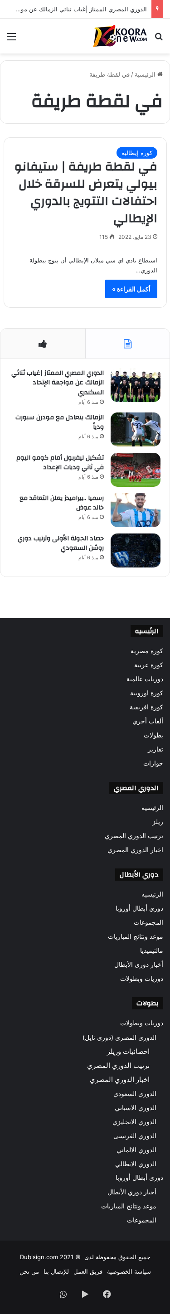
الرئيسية (146, 74)
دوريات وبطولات (141, 978)
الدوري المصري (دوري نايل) (119, 1037)
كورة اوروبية (146, 693)
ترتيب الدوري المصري (134, 835)
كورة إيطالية (136, 152)
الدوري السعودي (134, 1093)
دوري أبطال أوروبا (139, 908)
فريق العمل (87, 1271)
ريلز (157, 821)
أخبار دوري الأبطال (138, 964)
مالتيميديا (151, 950)
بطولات (153, 735)
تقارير (155, 749)
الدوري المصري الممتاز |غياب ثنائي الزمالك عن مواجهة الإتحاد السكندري (57, 382)
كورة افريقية (146, 707)
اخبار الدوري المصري (135, 849)
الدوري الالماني (136, 1150)
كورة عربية (148, 665)
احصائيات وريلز (128, 1051)
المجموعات (148, 922)
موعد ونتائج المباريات (135, 936)
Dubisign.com (39, 1257)
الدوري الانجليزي (134, 1121)
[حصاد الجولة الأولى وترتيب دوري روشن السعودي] (135, 550)
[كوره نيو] (120, 36)
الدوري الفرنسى (134, 1135)
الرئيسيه (152, 807)
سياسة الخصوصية (129, 1271)
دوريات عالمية (144, 679)
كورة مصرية (147, 651)
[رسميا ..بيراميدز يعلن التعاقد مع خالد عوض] (135, 510)
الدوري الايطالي (135, 1164)
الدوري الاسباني (135, 1107)
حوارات (153, 763)
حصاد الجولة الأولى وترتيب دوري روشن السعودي (61, 543)
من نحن (29, 1271)
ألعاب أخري (147, 721)
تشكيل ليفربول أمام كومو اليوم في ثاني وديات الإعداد (60, 463)
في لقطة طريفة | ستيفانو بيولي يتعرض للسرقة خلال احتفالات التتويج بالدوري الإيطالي (86, 192)
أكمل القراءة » (131, 289)
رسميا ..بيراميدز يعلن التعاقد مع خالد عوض (61, 503)
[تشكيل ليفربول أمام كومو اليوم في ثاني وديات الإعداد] (135, 470)
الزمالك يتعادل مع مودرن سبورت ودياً (59, 422)
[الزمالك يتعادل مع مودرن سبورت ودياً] (135, 429)
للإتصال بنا (56, 1271)
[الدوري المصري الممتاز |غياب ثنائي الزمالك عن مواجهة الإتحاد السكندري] (135, 385)
